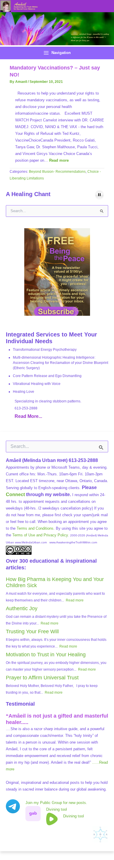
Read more (59, 160)
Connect (15, 494)
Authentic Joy (21, 608)
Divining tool (56, 809)
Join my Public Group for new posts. (56, 802)
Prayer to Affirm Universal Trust (42, 678)
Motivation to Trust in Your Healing (46, 654)
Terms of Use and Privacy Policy (40, 535)
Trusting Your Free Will (32, 631)
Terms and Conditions (35, 528)
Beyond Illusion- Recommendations (57, 172)
